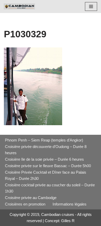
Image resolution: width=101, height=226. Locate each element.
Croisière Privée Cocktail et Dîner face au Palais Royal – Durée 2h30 (45, 175)
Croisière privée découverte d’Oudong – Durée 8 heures (45, 149)
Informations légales (69, 204)
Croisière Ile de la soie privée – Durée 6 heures (44, 159)
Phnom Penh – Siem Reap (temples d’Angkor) (44, 140)
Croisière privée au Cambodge (30, 197)
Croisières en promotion (25, 204)
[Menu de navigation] (91, 6)
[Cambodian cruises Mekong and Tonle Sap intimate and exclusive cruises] (19, 6)
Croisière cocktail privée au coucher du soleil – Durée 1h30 (50, 188)
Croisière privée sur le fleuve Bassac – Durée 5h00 (48, 166)
